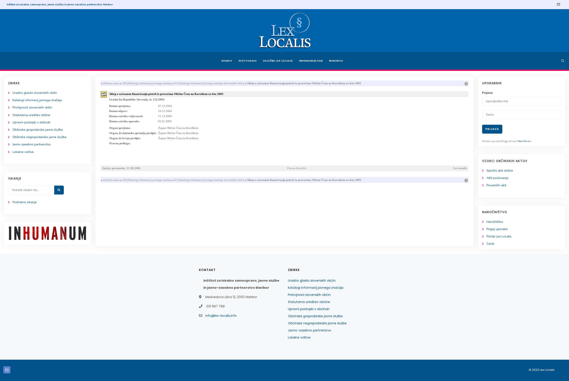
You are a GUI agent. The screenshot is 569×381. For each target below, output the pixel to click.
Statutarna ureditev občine (31, 115)
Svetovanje (247, 60)
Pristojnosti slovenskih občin (32, 107)
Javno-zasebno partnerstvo (31, 144)
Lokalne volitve (23, 152)
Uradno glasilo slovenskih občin (34, 93)
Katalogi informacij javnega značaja (37, 100)
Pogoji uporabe (497, 229)
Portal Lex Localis (499, 236)
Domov (226, 60)
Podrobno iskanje (24, 202)
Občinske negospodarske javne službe (39, 137)
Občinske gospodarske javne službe (37, 130)
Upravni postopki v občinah (31, 122)
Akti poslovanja (497, 178)
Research (336, 60)
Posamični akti (496, 185)
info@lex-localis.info (221, 315)
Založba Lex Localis (278, 60)
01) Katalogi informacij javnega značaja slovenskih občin (209, 83)
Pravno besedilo (297, 168)
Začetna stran (111, 83)
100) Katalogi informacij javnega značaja (147, 83)
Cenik (490, 244)
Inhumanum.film (311, 60)
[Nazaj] (466, 83)
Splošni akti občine (500, 170)
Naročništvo (495, 222)
